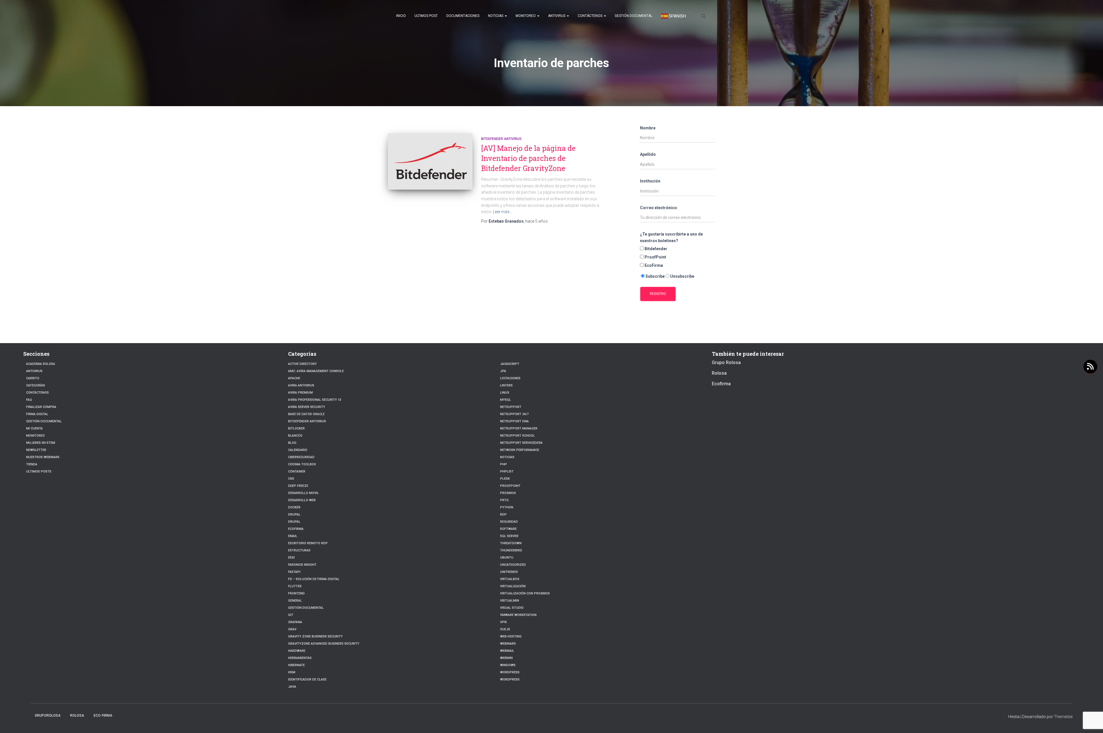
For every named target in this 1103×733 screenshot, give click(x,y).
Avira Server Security (306, 407)
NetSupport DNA (514, 421)
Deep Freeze (298, 486)
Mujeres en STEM (40, 443)
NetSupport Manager (518, 428)
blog (292, 443)
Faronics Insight (302, 565)
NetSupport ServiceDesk (521, 443)
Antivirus (557, 16)
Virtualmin (509, 600)
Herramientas (300, 658)
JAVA (292, 687)
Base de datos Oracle (306, 414)
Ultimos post (426, 16)
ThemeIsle (1063, 716)
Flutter (295, 586)
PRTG (504, 500)
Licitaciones (510, 378)
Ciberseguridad (301, 457)
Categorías (35, 385)
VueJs (505, 629)
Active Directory (302, 364)
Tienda (31, 464)
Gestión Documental (633, 16)
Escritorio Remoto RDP (308, 543)
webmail (507, 651)
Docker (294, 507)
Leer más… (502, 211)
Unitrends (509, 572)
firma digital (37, 414)
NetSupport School (517, 436)
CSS (291, 479)
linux (504, 392)
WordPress (510, 679)
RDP (503, 514)
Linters (506, 385)
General (295, 600)
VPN (503, 622)
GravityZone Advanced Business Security (323, 643)
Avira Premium (300, 392)
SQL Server (509, 536)
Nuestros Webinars (42, 457)
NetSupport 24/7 (514, 414)
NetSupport (510, 407)
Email (292, 536)
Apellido (648, 154)
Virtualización (513, 586)
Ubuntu (506, 557)
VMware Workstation (518, 615)
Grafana (295, 622)
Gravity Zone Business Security (315, 636)
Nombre (647, 128)
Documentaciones (462, 16)
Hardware (296, 651)
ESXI (291, 557)
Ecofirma (296, 529)
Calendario (297, 450)
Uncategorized (513, 565)
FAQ (29, 400)
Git (290, 615)
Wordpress (510, 672)
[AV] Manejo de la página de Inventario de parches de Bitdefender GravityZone (528, 158)
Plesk (505, 479)
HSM (291, 672)
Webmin (506, 658)
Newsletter (36, 450)
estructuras (299, 550)
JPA (503, 371)
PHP (503, 464)
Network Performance (519, 450)
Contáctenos (590, 16)
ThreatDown (511, 543)
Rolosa (719, 373)
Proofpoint (510, 486)
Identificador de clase (307, 679)
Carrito (32, 378)
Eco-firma (103, 715)
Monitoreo (526, 16)
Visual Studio (512, 608)
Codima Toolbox (302, 464)
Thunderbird (511, 550)
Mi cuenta (34, 428)
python (506, 507)
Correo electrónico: (659, 207)
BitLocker (296, 428)
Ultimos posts (38, 471)
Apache (294, 378)
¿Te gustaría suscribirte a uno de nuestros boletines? (671, 237)
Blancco (295, 436)
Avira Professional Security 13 (314, 400)
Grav (292, 629)
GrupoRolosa (48, 715)
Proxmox (508, 493)
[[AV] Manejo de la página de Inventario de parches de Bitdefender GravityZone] (430, 161)
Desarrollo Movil (303, 493)
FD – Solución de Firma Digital (314, 579)
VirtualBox (509, 579)
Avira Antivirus (301, 385)
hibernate (296, 665)
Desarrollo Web (302, 500)
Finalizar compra (41, 407)
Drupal (294, 514)
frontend (296, 593)
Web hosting (511, 636)
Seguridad (509, 522)
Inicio (401, 16)
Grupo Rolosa (726, 362)
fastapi (294, 572)
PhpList (507, 471)
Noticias (496, 16)
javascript (509, 364)
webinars (508, 643)
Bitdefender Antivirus (501, 139)
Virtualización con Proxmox (525, 593)
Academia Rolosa (40, 364)
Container (296, 471)
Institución (650, 181)
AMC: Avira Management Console (316, 371)
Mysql (505, 400)
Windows (508, 665)
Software (508, 529)
